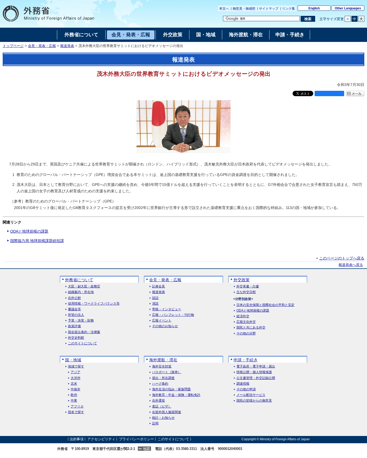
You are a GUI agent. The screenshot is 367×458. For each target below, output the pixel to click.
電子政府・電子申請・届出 (255, 366)
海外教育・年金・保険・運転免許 (176, 395)
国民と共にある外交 (250, 327)
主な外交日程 (246, 292)
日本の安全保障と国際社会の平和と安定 (265, 305)
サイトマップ (268, 8)
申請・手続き (245, 360)
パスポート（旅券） (166, 372)
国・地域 (73, 360)
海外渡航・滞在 (163, 360)
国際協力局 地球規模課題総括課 (37, 241)
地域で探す (76, 366)
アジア (75, 372)
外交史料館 (76, 338)
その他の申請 (246, 389)
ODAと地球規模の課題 (29, 231)
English (314, 8)
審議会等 (74, 309)
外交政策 (241, 279)
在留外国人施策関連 (166, 412)
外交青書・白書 (247, 286)
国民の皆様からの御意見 (254, 400)
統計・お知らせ (163, 418)
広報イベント (161, 320)
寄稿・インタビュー (166, 309)
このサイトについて (82, 343)
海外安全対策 (161, 366)
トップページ (13, 46)
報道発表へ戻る (351, 265)
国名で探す (76, 412)
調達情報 (242, 383)
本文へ (224, 8)
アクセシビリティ (101, 439)
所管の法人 (76, 315)
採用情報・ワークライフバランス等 (94, 303)
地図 (146, 449)
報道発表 (67, 46)
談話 (155, 298)
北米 (74, 383)
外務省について (79, 279)
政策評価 (74, 326)
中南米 (75, 389)
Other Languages (348, 8)
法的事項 (77, 439)
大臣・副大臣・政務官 (84, 286)
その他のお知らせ (165, 326)
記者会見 (158, 286)
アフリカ (77, 406)
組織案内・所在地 (81, 292)
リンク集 (288, 8)
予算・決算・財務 (81, 320)
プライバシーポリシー (136, 439)
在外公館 (74, 298)
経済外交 (242, 316)
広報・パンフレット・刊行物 (173, 315)
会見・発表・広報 (42, 46)
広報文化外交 (246, 322)
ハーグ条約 (160, 383)
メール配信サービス (250, 395)
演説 (155, 303)
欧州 (74, 395)
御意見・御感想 (244, 8)
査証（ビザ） (161, 406)
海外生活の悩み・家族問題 (171, 389)
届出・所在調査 (163, 378)
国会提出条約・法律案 (84, 332)
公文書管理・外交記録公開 (255, 378)
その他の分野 (246, 333)
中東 (74, 400)
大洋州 (75, 378)
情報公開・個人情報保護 (254, 372)
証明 (155, 423)
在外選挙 (158, 400)
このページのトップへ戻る (341, 258)
